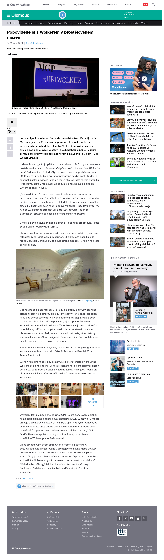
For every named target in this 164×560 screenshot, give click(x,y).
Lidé (79, 23)
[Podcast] (9, 132)
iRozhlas (45, 5)
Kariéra (85, 528)
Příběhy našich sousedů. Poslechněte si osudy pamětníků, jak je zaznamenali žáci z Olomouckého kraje (140, 201)
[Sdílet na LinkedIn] (10, 154)
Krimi (128, 73)
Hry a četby (117, 73)
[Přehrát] (12, 122)
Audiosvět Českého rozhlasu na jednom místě (130, 94)
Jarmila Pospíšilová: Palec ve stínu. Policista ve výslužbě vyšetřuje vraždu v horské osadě (141, 149)
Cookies (110, 547)
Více (145, 23)
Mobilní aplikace (54, 528)
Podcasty (51, 525)
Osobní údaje (122, 547)
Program (61, 5)
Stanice (95, 5)
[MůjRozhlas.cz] (12, 54)
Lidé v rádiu (87, 525)
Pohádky (116, 77)
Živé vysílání (117, 82)
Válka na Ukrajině (20, 517)
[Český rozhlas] (18, 4)
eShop (15, 528)
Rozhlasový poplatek (92, 536)
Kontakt (85, 532)
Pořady (41, 23)
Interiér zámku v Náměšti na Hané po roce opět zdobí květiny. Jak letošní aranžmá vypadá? (141, 242)
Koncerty (133, 23)
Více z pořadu (118, 191)
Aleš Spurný (56, 108)
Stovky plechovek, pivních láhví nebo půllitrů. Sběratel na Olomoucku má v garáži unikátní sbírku (142, 124)
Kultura (11, 23)
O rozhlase (112, 5)
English (149, 547)
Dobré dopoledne (34, 43)
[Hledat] (153, 4)
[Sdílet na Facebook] (10, 140)
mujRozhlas (79, 5)
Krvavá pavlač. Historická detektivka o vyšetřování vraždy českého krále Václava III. (141, 110)
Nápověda (87, 521)
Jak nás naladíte (115, 23)
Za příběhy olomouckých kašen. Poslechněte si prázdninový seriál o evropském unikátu (140, 215)
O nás (99, 23)
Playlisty (69, 23)
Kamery (127, 17)
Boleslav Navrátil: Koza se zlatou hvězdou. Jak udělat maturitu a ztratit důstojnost (141, 162)
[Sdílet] (14, 132)
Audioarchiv (129, 15)
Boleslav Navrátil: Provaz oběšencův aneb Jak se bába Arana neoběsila (140, 136)
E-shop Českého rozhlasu (125, 258)
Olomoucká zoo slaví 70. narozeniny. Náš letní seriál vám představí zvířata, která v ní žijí (141, 229)
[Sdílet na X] (10, 147)
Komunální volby (20, 521)
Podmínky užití (137, 547)
